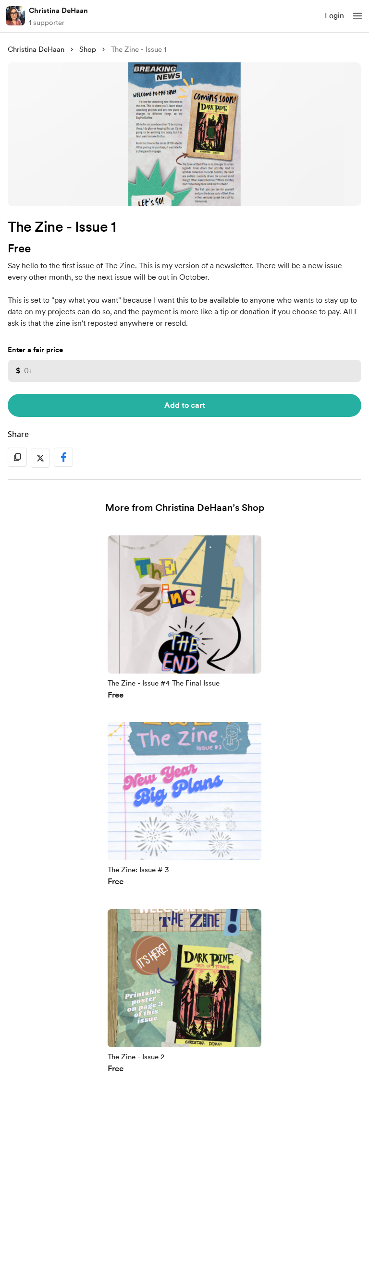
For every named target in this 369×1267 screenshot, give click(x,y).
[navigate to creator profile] (15, 15)
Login (334, 15)
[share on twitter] (40, 458)
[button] (357, 16)
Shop (87, 49)
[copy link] (17, 457)
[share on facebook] (63, 457)
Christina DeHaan (58, 10)
